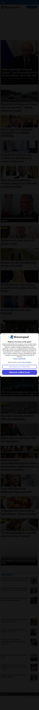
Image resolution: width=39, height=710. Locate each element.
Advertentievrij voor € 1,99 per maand (19, 366)
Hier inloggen (26, 362)
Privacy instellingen (19, 358)
